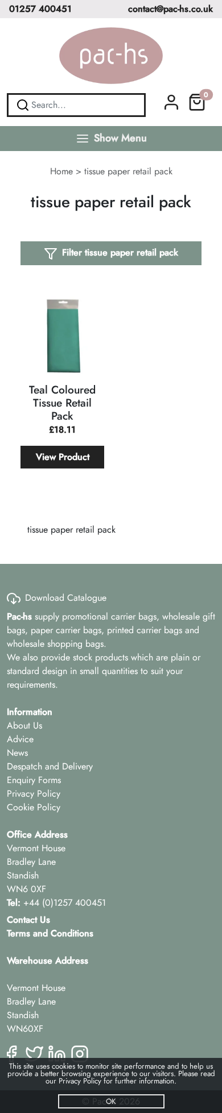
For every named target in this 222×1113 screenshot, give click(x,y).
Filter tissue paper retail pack (120, 252)
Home (61, 171)
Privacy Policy (33, 793)
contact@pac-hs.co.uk (170, 8)
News (17, 752)
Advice (20, 739)
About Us (24, 725)
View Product (62, 456)
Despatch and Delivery (50, 766)
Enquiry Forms (34, 779)
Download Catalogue (65, 597)
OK (111, 1101)
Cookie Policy (33, 807)
